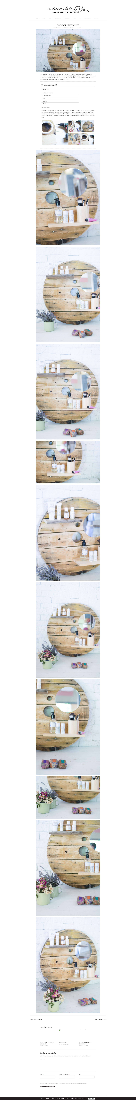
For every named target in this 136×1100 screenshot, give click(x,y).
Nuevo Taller (63, 1042)
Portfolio (58, 18)
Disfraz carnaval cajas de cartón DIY (48, 1043)
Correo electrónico (64, 1074)
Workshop (67, 18)
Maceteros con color (100, 1019)
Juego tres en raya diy (36, 1019)
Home (37, 18)
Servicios (86, 18)
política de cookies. (82, 1098)
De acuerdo (91, 1098)
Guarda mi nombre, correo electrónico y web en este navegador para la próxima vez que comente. (63, 1083)
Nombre (42, 1074)
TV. (80, 18)
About (44, 18)
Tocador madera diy (68, 25)
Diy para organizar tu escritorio (85, 1043)
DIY (50, 18)
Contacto (96, 18)
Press (74, 18)
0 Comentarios (79, 27)
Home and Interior (70, 27)
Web (80, 1074)
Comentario (43, 1059)
